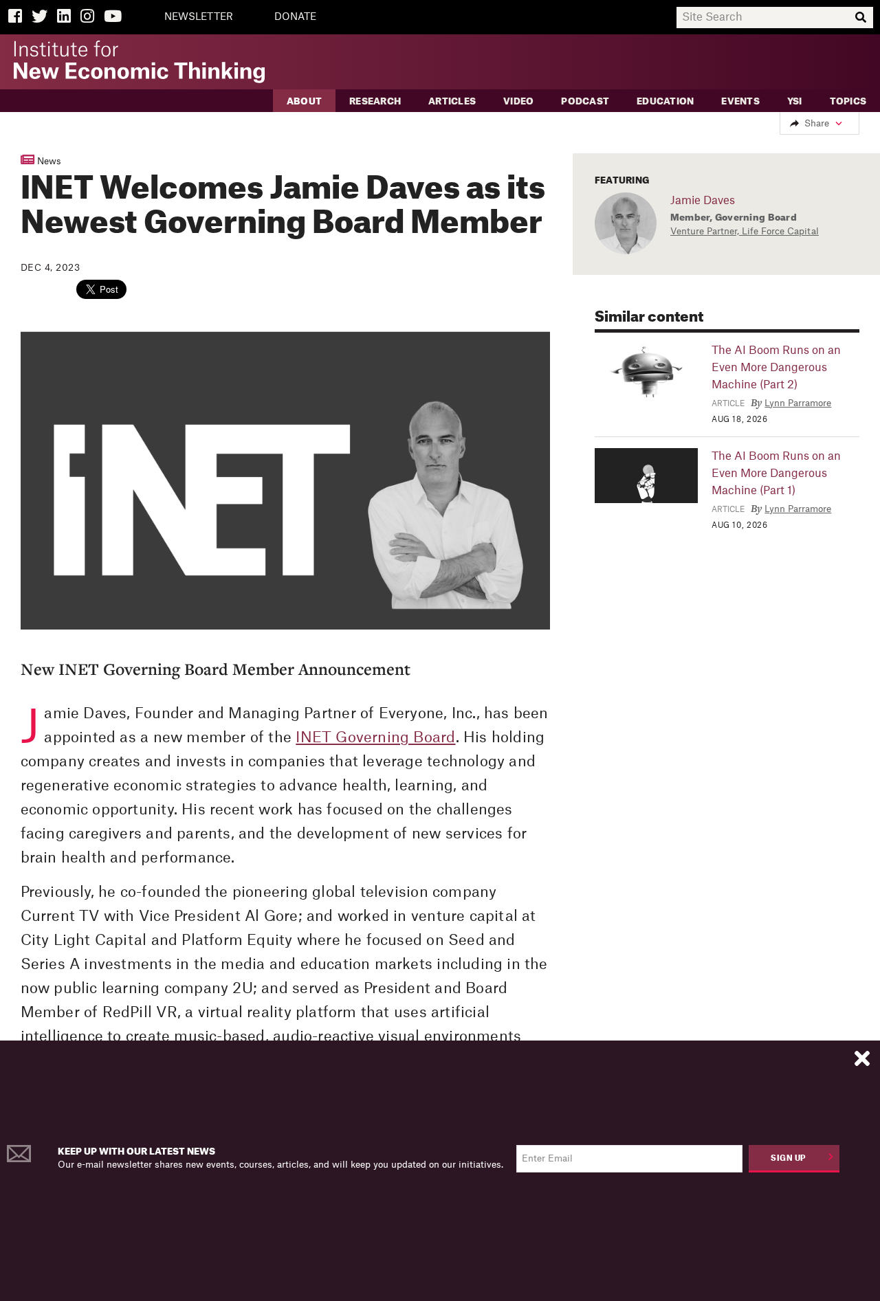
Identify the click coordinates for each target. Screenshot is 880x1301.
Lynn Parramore (797, 403)
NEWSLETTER (198, 17)
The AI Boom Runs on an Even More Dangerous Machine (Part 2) (776, 367)
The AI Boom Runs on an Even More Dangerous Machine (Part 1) (776, 473)
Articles (452, 101)
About (304, 101)
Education (665, 101)
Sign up (788, 1158)
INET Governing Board (375, 738)
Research (375, 101)
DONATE (295, 17)
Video (518, 101)
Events (740, 101)
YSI (794, 101)
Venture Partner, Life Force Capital (744, 231)
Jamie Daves (702, 200)
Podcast (585, 101)
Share (816, 123)
